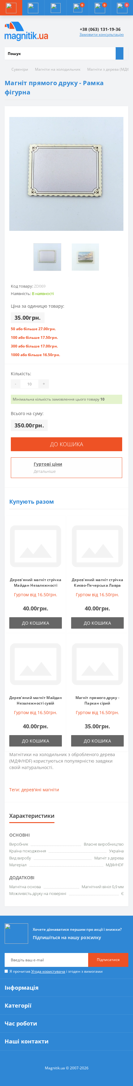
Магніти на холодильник (57, 69)
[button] (55, 7)
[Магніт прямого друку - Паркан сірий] (97, 664)
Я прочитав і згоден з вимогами (56, 971)
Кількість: (21, 374)
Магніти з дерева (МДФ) (109, 69)
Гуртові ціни (48, 464)
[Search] (119, 53)
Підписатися (108, 959)
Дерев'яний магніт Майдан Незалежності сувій (35, 700)
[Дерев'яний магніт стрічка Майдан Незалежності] (35, 546)
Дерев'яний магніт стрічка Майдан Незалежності (36, 582)
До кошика (66, 444)
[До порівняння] (60, 651)
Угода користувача (48, 971)
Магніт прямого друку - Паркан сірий (97, 700)
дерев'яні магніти (40, 790)
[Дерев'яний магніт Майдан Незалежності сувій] (35, 664)
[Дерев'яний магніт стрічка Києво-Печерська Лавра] (97, 546)
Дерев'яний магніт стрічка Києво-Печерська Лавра (97, 582)
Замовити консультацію (101, 34)
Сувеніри (19, 69)
